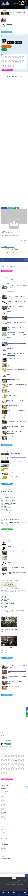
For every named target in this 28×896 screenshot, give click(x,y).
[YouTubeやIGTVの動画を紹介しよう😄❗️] (4, 325)
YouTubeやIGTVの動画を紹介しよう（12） (17, 322)
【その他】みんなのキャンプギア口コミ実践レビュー (14, 516)
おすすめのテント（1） (12, 374)
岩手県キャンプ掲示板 (14, 476)
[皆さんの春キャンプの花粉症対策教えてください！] (4, 387)
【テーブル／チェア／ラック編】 (8, 603)
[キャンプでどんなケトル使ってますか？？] (4, 366)
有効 (4, 491)
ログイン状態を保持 (6, 740)
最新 (2, 491)
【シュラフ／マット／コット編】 (8, 602)
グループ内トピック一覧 (5, 246)
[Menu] (26, 7)
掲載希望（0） (10, 311)
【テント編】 (4, 596)
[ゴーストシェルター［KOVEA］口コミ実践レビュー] (4, 392)
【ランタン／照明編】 (6, 599)
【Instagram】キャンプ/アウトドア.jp (11, 494)
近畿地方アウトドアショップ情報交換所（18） (16, 369)
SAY (5, 808)
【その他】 (4, 607)
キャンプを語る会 (8, 512)
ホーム (3, 894)
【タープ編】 (4, 597)
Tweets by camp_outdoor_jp (6, 858)
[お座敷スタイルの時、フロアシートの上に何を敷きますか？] (4, 356)
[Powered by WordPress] (9, 884)
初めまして (10, 541)
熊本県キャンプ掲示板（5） (13, 395)
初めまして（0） (9, 24)
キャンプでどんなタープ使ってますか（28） (17, 421)
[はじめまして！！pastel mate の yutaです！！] (4, 319)
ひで (5, 816)
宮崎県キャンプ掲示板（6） (13, 416)
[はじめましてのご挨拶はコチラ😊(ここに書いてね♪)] (4, 304)
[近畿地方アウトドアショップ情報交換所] (4, 372)
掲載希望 (9, 546)
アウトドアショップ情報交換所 (9, 500)
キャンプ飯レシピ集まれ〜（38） (14, 358)
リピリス (6, 791)
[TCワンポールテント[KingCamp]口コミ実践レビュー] (4, 345)
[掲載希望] (4, 314)
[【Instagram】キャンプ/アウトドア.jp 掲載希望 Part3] (4, 679)
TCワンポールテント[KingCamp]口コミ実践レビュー (17, 567)
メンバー (11, 246)
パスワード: (3, 738)
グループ (8, 894)
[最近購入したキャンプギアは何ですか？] (4, 309)
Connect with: (3, 742)
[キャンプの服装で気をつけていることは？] (4, 330)
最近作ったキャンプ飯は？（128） (14, 405)
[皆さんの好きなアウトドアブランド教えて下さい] (4, 403)
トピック (14, 894)
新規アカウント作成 (6, 46)
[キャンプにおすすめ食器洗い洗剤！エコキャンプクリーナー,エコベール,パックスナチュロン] (4, 335)
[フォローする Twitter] (26, 260)
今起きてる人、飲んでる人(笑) (15, 453)
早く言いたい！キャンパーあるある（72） (16, 410)
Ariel (5, 804)
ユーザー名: (3, 735)
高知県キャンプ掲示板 (14, 468)
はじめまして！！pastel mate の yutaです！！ (16, 551)
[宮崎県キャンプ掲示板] (4, 418)
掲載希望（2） (10, 348)
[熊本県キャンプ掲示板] (4, 398)
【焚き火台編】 (5, 600)
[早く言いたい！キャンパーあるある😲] (4, 413)
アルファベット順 (10, 491)
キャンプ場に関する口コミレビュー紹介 (9, 629)
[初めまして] (3, 26)
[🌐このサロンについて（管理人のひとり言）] (4, 673)
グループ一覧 (4, 76)
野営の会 (5, 509)
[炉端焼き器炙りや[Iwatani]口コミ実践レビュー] (4, 429)
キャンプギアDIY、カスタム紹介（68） (15, 436)
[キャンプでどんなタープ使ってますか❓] (4, 424)
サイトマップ (4, 652)
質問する (19, 894)
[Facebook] (4, 208)
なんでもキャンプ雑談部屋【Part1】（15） (16, 296)
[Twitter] (10, 208)
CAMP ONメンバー (5, 785)
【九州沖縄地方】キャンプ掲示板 (10, 503)
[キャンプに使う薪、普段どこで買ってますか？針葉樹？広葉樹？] (4, 434)
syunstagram (7, 800)
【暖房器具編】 (5, 606)
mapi (5, 812)
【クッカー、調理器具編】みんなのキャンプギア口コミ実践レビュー (15, 523)
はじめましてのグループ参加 (9, 497)
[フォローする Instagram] (24, 260)
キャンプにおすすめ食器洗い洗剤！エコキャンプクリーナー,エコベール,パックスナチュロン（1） (16, 334)
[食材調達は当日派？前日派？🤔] (4, 382)
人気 (6, 491)
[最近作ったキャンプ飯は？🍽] (4, 408)
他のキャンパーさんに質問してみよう (11, 519)
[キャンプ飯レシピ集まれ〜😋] (4, 361)
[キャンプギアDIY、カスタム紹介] (4, 439)
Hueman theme (20, 884)
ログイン (4, 49)
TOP (25, 894)
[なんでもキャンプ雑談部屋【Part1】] (4, 299)
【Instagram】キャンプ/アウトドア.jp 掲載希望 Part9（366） (17, 18)
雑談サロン (6, 506)
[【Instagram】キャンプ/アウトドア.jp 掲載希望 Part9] (3, 21)
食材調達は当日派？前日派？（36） (15, 379)
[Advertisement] (14, 141)
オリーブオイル (7, 796)
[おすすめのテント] (4, 377)
